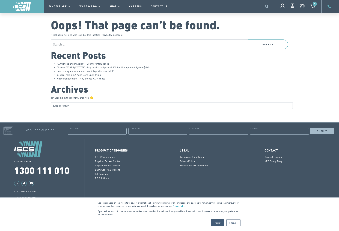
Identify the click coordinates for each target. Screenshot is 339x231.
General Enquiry (273, 156)
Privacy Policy (179, 206)
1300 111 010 (42, 170)
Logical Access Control (107, 165)
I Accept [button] (217, 222)
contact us (159, 6)
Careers (135, 6)
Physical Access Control (108, 161)
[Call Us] (329, 6)
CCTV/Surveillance (105, 156)
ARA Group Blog (273, 161)
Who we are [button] (58, 6)
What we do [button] (88, 6)
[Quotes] (292, 6)
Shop (113, 6)
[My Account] (282, 6)
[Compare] (302, 5)
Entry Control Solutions (107, 169)
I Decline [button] (233, 222)
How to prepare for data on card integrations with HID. (85, 71)
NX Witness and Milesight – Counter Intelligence (82, 63)
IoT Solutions (102, 173)
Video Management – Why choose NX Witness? (81, 78)
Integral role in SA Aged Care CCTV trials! (79, 74)
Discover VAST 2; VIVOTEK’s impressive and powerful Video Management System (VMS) (103, 67)
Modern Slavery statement (194, 165)
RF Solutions (102, 178)
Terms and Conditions (192, 156)
